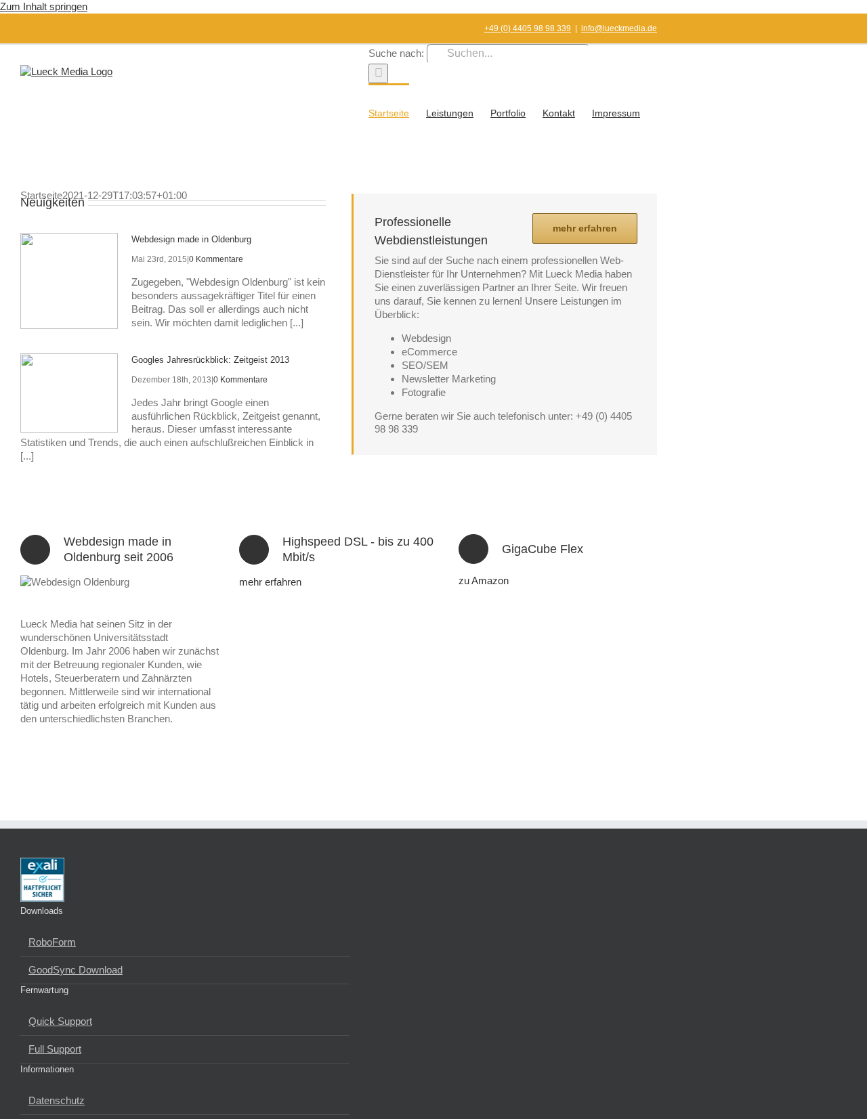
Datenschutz (56, 1100)
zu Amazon (484, 580)
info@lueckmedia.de (619, 28)
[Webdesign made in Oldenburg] (69, 281)
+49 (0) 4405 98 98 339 (527, 28)
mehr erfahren (270, 582)
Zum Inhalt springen (43, 6)
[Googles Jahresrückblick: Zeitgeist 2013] (69, 393)
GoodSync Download (75, 969)
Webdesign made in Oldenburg (191, 239)
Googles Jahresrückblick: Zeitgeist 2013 (210, 360)
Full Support (54, 1049)
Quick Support (60, 1021)
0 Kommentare (216, 259)
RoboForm (52, 942)
